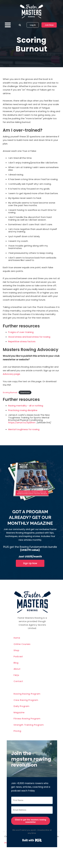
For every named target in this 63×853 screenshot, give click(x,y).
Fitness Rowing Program (27, 718)
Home (17, 637)
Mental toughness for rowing (23, 429)
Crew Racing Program (26, 700)
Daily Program (21, 706)
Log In (33, 25)
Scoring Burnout (10, 392)
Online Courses (22, 644)
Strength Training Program (29, 724)
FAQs (16, 675)
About (17, 668)
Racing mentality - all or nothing (25, 405)
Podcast (18, 656)
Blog (16, 662)
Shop (16, 650)
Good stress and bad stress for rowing (29, 336)
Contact (18, 681)
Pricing (17, 731)
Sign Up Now (30, 563)
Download (25, 392)
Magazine (19, 712)
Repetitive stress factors (21, 341)
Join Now (49, 25)
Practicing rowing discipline (22, 410)
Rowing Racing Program (27, 693)
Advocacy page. (12, 373)
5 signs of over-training (21, 332)
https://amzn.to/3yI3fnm (21, 422)
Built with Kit (32, 840)
